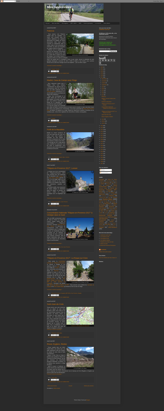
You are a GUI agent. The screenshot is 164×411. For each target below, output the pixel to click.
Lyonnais (101, 203)
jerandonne (103, 249)
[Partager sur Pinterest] (58, 71)
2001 (102, 155)
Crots (53, 157)
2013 (102, 131)
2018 (102, 75)
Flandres (111, 195)
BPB (80, 23)
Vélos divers (108, 224)
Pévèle (113, 211)
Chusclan (57, 270)
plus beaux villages (54, 177)
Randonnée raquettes (103, 217)
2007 (102, 143)
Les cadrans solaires (105, 240)
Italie (100, 202)
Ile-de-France (112, 200)
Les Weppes (106, 202)
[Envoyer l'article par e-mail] (49, 71)
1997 (102, 163)
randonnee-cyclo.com (105, 235)
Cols (62, 246)
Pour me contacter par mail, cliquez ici (108, 257)
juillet (103, 88)
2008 (102, 141)
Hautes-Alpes (62, 157)
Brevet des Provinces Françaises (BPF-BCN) (61, 293)
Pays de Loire (104, 211)
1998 (102, 161)
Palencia (50, 31)
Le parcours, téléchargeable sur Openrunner (80, 325)
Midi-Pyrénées (107, 203)
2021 (102, 69)
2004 (102, 149)
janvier (103, 123)
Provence (66, 201)
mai (103, 92)
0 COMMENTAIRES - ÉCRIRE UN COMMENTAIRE (58, 73)
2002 (102, 153)
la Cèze (57, 267)
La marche (98, 23)
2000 (102, 157)
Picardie (100, 212)
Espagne (53, 69)
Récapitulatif (102, 220)
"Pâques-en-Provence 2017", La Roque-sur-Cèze (67, 258)
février (103, 121)
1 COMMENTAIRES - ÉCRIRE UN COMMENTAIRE (58, 381)
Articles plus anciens (89, 385)
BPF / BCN (73, 23)
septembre (104, 84)
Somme (112, 220)
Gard (62, 201)
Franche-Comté (102, 197)
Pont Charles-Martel (59, 286)
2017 (102, 77)
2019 (102, 73)
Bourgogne (109, 183)
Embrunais (56, 157)
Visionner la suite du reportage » (54, 65)
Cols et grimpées (88, 23)
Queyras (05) (111, 214)
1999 (102, 159)
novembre (104, 80)
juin (103, 90)
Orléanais (111, 208)
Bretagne (107, 185)
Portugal (106, 212)
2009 (102, 139)
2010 (102, 137)
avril (103, 94)
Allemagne (101, 179)
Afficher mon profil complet (105, 251)
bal (116, 182)
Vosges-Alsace (112, 225)
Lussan (61, 176)
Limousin (113, 202)
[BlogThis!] (53, 71)
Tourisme (67, 157)
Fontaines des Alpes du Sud (106, 242)
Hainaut (115, 197)
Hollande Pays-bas (103, 200)
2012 (102, 133)
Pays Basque (114, 209)
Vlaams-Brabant (102, 225)
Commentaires (104, 172)
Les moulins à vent (104, 236)
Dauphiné (101, 192)
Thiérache (101, 221)
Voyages (79, 293)
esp (110, 194)
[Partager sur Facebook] (56, 71)
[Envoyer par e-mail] (51, 71)
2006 (102, 145)
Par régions (65, 23)
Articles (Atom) (56, 388)
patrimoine (108, 209)
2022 (102, 67)
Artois (112, 182)
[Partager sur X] (55, 71)
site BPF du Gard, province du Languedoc (56, 282)
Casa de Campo (51, 91)
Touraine (57, 69)
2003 (102, 151)
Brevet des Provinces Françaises (108, 245)
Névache (110, 205)
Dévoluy (107, 192)
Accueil (47, 23)
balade (102, 183)
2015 (102, 127)
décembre (104, 78)
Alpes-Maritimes (109, 180)
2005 (102, 147)
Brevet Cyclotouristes (56, 201)
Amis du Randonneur (105, 182)
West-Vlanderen (112, 227)
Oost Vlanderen (102, 208)
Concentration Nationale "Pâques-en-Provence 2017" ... (109, 108)
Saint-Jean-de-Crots (55, 304)
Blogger (88, 400)
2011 (102, 135)
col (105, 191)
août (103, 86)
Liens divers (107, 23)
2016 (102, 125)
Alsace (115, 180)
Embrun (113, 192)
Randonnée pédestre (105, 215)
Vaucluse (101, 224)
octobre (104, 82)
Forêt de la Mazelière (55, 129)
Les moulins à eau (104, 238)
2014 (102, 129)
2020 (102, 71)
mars (103, 119)
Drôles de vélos (104, 243)
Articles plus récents (52, 385)
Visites (114, 224)
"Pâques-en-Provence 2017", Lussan (62, 168)
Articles (103, 170)
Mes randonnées (59, 7)
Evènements (104, 195)
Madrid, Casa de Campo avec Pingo (62, 80)
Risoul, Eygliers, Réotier (57, 344)
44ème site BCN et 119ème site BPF (59, 285)
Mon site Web (55, 23)
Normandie (111, 206)
